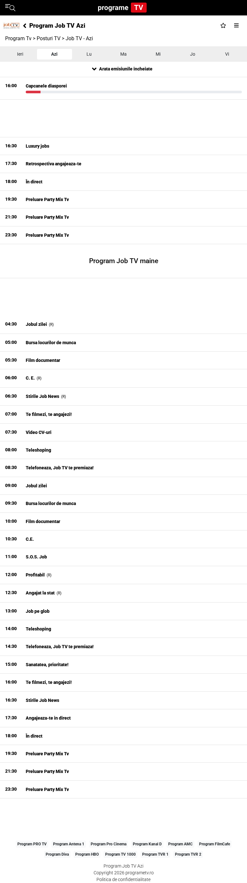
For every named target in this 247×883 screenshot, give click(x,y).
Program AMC (180, 844)
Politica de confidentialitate (123, 879)
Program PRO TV (32, 844)
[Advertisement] (123, 118)
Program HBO (87, 854)
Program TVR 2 (188, 854)
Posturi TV (48, 38)
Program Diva (57, 854)
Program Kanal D (147, 844)
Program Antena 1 (68, 844)
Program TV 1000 (120, 854)
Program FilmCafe (214, 844)
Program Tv (18, 38)
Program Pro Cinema (108, 844)
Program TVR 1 (155, 854)
